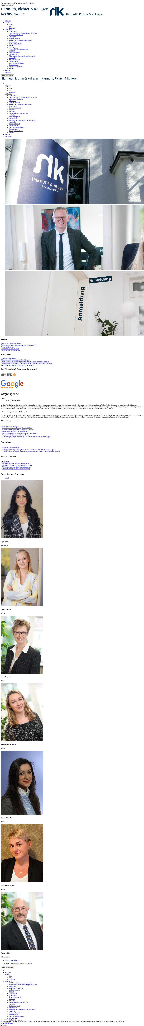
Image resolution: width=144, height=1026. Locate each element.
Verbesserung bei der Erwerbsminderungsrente (16, 467)
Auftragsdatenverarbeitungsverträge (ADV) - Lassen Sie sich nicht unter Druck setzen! (29, 449)
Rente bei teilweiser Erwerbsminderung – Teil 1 (17, 465)
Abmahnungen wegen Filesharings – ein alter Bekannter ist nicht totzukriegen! (26, 437)
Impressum (3, 1025)
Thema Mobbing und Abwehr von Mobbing (16, 469)
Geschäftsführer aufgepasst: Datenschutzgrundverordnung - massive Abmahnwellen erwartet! (31, 451)
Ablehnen (11, 1023)
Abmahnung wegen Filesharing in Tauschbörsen (17, 428)
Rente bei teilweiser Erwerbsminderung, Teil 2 (16, 463)
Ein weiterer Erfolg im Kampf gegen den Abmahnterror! (19, 433)
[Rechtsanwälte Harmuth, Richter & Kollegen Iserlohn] (52, 15)
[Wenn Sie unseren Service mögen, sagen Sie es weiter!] (13, 389)
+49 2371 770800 (28, 3)
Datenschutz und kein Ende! (11, 447)
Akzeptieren (4, 1023)
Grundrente (5, 462)
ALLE (7, 478)
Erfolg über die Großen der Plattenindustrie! (15, 435)
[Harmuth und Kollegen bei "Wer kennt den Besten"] (9, 377)
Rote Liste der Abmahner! (10, 426)
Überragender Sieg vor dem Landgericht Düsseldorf (18, 429)
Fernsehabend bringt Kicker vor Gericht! (15, 431)
